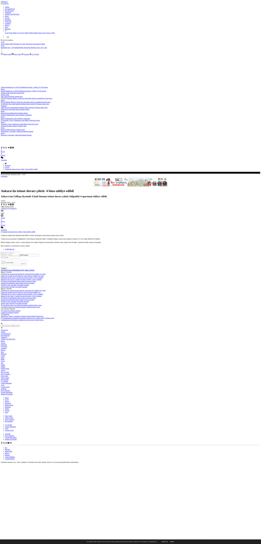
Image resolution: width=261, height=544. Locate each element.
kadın (11, 33)
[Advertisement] (130, 71)
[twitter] (4, 148)
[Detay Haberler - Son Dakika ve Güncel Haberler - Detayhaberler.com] (5, 3)
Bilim (15, 33)
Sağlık (26, 33)
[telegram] (8, 148)
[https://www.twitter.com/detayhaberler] (4, 443)
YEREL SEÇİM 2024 (12, 14)
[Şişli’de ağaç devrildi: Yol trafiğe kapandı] (15, 285)
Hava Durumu (5, 390)
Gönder (4, 268)
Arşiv (2, 385)
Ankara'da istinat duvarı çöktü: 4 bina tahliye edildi (21, 169)
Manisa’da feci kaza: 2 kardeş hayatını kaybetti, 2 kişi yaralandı (21, 279)
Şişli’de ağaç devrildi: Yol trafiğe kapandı (14, 287)
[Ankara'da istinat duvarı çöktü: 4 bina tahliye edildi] (18, 232)
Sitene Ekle (8, 451)
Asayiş (44, 33)
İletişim (7, 455)
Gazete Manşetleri (6, 392)
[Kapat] (2, 324)
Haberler (8, 165)
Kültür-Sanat (37, 33)
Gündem (8, 23)
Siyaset (7, 18)
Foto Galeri (17, 54)
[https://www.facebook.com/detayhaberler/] (2, 443)
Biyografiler (5, 379)
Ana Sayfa (4, 330)
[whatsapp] (6, 148)
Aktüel (7, 7)
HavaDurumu (9, 11)
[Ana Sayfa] (6, 164)
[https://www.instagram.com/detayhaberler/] (6, 443)
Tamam (172, 541)
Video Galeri (7, 54)
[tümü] (6, 31)
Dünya (7, 25)
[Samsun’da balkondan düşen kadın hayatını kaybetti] (18, 281)
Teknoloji (8, 12)
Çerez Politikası (10, 457)
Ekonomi (8, 20)
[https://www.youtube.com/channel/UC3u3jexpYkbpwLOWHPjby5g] (9, 443)
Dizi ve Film (51, 33)
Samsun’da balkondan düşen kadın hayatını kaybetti (17, 283)
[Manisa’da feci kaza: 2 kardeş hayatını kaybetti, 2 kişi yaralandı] (22, 278)
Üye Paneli (35, 54)
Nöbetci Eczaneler (7, 394)
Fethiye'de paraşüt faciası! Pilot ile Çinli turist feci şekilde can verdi (22, 276)
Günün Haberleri (6, 383)
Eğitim (31, 33)
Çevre (19, 33)
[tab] (132, 249)
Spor (6, 27)
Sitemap (7, 449)
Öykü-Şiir (8, 22)
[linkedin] (11, 148)
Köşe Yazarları (5, 374)
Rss (6, 448)
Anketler (3, 389)
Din (22, 33)
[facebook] (2, 148)
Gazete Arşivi (5, 387)
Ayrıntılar (165, 541)
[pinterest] (13, 148)
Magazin (8, 29)
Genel (7, 33)
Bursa (7, 16)
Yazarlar (26, 54)
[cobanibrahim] (11, 443)
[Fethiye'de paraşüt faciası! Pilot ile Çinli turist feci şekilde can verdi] (23, 274)
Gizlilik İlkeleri (10, 459)
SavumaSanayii (10, 9)
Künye (7, 453)
